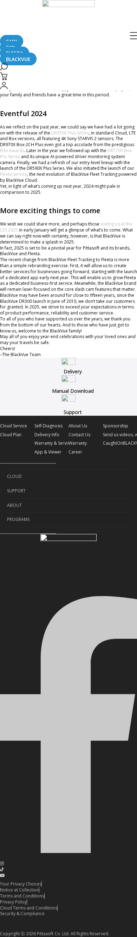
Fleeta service (13, 174)
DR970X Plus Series (70, 133)
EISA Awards (12, 151)
